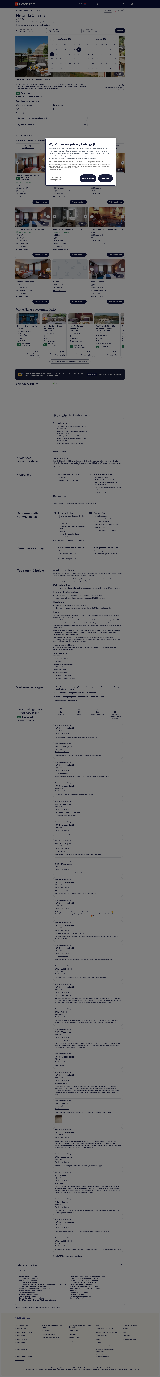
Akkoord (105, 178)
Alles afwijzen (88, 178)
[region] (80, 162)
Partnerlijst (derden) (55, 169)
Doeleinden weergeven (55, 178)
